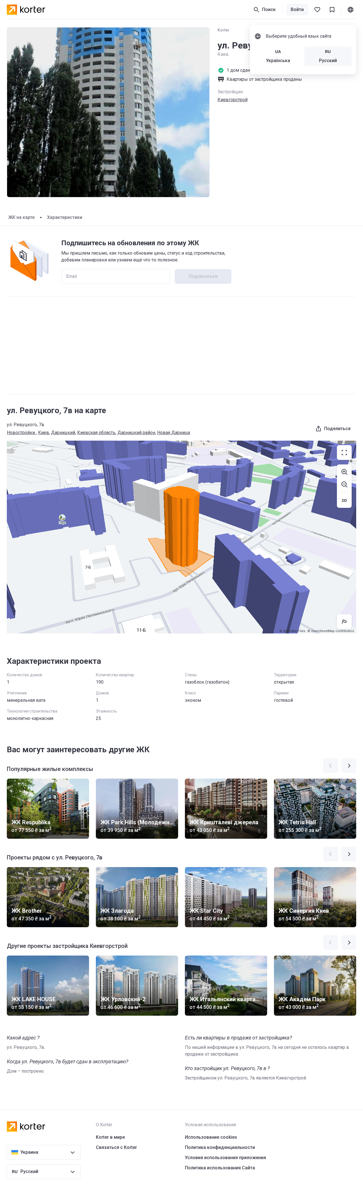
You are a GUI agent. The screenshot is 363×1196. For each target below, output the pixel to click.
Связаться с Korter (116, 1147)
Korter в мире (110, 1137)
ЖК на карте (21, 217)
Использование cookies (211, 1137)
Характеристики (64, 217)
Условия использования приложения (225, 1157)
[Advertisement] (181, 345)
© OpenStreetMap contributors (330, 631)
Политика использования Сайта (220, 1167)
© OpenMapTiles (292, 631)
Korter (223, 30)
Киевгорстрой (233, 99)
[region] (181, 537)
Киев (43, 432)
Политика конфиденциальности (220, 1147)
